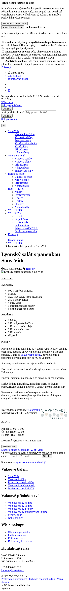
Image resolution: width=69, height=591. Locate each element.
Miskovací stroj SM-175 (21, 488)
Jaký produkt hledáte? (12, 112)
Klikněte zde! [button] (9, 446)
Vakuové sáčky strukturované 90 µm (27, 511)
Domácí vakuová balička (21, 482)
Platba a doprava (17, 535)
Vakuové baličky (23, 137)
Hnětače (19, 201)
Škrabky (19, 204)
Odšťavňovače (22, 194)
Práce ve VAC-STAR (26, 228)
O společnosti (22, 219)
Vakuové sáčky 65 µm (20, 502)
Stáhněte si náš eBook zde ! (16, 449)
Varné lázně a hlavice (26, 143)
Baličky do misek (24, 176)
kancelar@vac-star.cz (12, 570)
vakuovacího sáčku (31, 354)
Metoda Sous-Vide (24, 134)
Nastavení (8, 23)
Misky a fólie (22, 179)
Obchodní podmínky (19, 532)
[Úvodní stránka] (11, 105)
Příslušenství (21, 149)
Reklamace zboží (17, 538)
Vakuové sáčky (23, 161)
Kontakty (13, 234)
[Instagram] (9, 90)
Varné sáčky (21, 146)
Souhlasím (21, 23)
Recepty (30, 268)
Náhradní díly (22, 152)
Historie (19, 216)
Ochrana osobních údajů (42, 579)
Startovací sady (23, 140)
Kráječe (19, 197)
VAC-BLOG (15, 210)
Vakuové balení (16, 155)
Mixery (18, 191)
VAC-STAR (14, 213)
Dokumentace (22, 225)
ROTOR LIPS (16, 188)
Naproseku (34, 409)
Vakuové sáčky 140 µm (20, 508)
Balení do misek (16, 173)
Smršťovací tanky (24, 170)
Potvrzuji (6, 67)
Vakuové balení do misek (21, 485)
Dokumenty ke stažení (20, 541)
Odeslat (47, 456)
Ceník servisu (22, 222)
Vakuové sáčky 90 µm (20, 505)
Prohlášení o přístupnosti (14, 579)
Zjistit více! (37, 449)
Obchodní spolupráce (26, 231)
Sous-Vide (13, 131)
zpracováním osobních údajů (31, 462)
